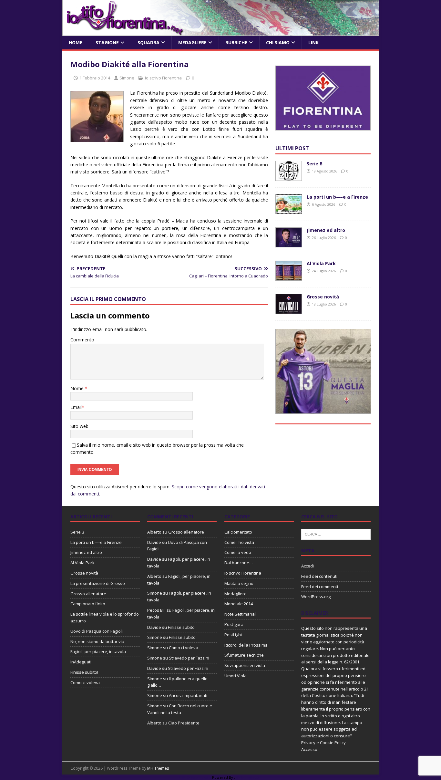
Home (75, 42)
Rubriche (236, 42)
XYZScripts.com (249, 777)
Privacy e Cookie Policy (323, 742)
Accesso (309, 749)
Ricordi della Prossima (246, 645)
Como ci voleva (85, 682)
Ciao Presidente (184, 723)
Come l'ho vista (239, 542)
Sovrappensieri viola (244, 665)
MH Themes (158, 768)
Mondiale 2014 (238, 604)
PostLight (233, 635)
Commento (82, 340)
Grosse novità (323, 297)
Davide (154, 542)
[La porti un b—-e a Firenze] (288, 210)
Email (76, 407)
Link (313, 42)
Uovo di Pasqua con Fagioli (96, 631)
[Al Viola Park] (288, 277)
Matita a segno (238, 583)
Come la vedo (237, 552)
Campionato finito (87, 604)
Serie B (315, 164)
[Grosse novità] (288, 310)
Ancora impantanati (188, 695)
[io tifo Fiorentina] (220, 32)
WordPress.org (316, 596)
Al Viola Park (321, 263)
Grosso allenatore (88, 594)
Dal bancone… (238, 563)
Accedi (307, 566)
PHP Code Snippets (194, 777)
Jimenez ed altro (326, 230)
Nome (77, 388)
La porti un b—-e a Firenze (337, 197)
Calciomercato (238, 532)
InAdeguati (80, 662)
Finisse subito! (84, 672)
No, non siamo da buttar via (97, 641)
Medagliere (192, 42)
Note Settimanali (240, 614)
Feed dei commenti (319, 586)
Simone (126, 78)
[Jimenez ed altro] (288, 244)
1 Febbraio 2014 (94, 78)
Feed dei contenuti (319, 576)
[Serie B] (288, 177)
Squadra (148, 42)
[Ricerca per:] (336, 533)
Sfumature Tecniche (244, 655)
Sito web (79, 426)
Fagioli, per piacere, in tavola (98, 651)
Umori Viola (235, 676)
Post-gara (233, 624)
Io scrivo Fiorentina (163, 78)
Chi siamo (278, 42)
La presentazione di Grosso (97, 583)
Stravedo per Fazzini (189, 658)
